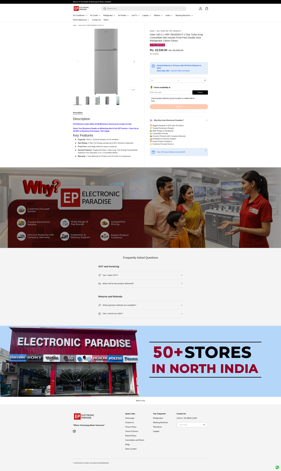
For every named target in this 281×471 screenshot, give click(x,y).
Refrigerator (108, 15)
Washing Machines (183, 15)
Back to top (140, 400)
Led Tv (134, 15)
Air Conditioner (79, 15)
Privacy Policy (130, 427)
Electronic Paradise (83, 463)
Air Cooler (94, 15)
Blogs (127, 444)
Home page (129, 418)
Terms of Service (131, 431)
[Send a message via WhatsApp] (277, 467)
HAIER (152, 31)
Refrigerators (158, 418)
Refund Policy (130, 436)
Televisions (157, 427)
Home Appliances (80, 20)
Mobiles (157, 15)
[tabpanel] (106, 137)
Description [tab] (78, 113)
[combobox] (144, 8)
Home (75, 25)
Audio (168, 15)
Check (200, 92)
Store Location (131, 449)
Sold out (179, 106)
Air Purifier (122, 15)
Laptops (145, 15)
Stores (106, 20)
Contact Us (96, 20)
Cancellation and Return (134, 440)
